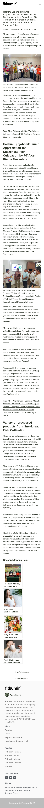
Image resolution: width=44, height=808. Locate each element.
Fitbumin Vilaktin (12, 759)
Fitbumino (9, 766)
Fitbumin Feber (9, 442)
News (5, 29)
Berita (7, 734)
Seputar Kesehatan (14, 737)
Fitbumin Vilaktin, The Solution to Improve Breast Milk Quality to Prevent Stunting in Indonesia (21, 134)
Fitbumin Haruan (26, 466)
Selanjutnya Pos (22, 679)
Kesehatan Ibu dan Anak (16, 741)
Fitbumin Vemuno (13, 763)
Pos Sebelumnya (22, 672)
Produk (8, 730)
